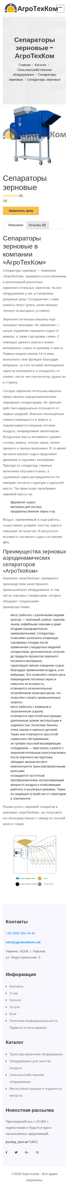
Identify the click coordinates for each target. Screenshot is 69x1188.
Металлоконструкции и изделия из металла (36, 1092)
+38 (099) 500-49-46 (20, 933)
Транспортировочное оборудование (36, 1054)
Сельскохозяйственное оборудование (27, 1078)
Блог (13, 1014)
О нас (14, 993)
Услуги (15, 1007)
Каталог (40, 65)
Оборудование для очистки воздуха (30, 1064)
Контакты (16, 986)
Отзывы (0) (37, 225)
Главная (25, 65)
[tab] (16, 225)
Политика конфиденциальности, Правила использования (34, 1024)
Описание (15, 225)
